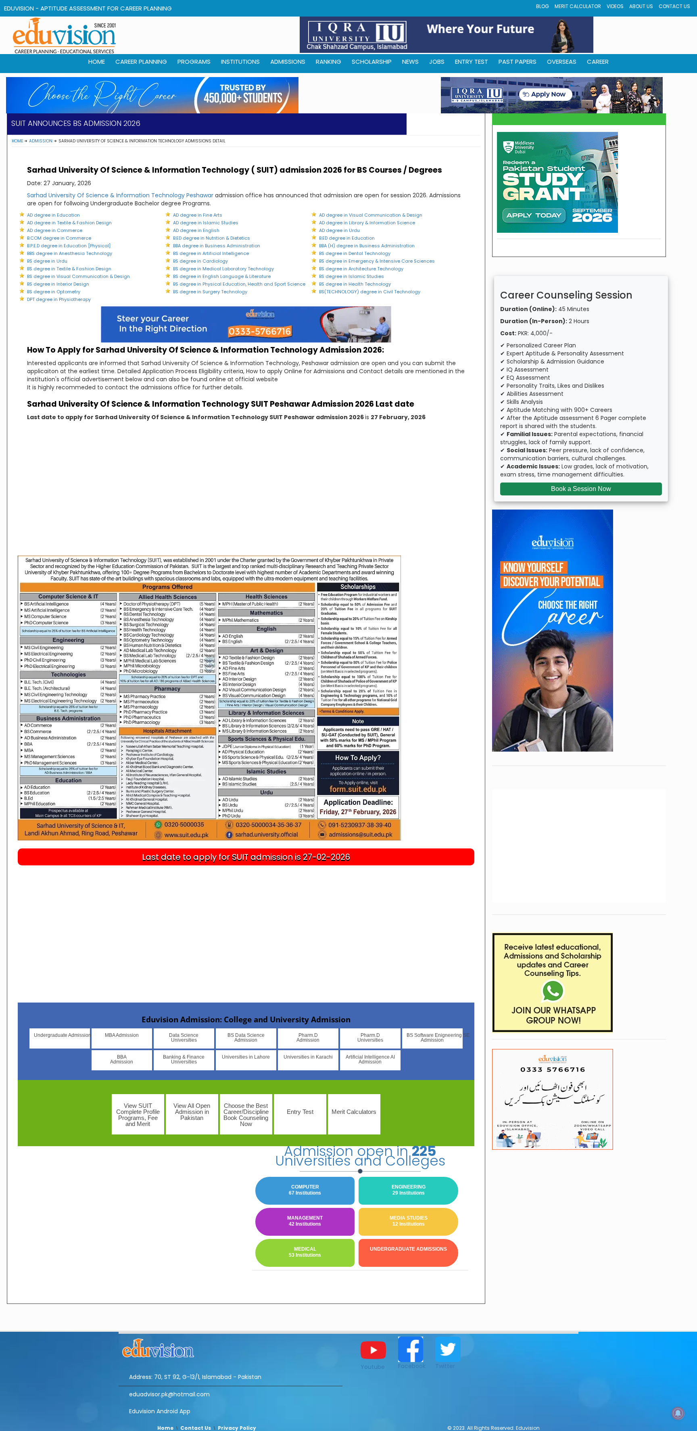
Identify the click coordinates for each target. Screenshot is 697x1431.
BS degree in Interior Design (58, 284)
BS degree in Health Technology (355, 284)
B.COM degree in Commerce (59, 238)
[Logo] (230, 1346)
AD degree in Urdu (339, 230)
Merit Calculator (578, 6)
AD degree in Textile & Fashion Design (69, 222)
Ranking (328, 61)
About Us (641, 6)
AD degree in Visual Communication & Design (370, 215)
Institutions (240, 61)
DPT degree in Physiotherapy (59, 299)
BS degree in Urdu (47, 261)
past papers (517, 61)
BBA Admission (121, 1059)
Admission (40, 141)
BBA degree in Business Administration (216, 245)
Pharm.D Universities (370, 1037)
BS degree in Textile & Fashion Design (69, 268)
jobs (436, 61)
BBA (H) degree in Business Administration (367, 245)
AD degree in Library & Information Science (367, 222)
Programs (194, 61)
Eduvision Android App (159, 1411)
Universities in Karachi (308, 1057)
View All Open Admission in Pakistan (191, 1111)
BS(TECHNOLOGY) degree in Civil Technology (369, 291)
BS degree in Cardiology (200, 261)
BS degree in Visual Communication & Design (78, 276)
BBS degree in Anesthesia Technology (69, 253)
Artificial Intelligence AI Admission (370, 1059)
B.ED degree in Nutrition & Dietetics (211, 238)
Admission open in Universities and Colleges (360, 1155)
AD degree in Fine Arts (197, 215)
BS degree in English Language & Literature (222, 276)
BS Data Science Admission (246, 1037)
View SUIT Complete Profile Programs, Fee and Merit (138, 1114)
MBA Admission (122, 1035)
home (96, 61)
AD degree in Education (53, 215)
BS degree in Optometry (53, 291)
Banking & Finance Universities (184, 1059)
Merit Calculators (354, 1111)
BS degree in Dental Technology (354, 253)
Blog (542, 6)
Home (17, 141)
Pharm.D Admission (307, 1037)
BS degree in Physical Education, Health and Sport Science (239, 284)
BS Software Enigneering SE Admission (435, 1037)
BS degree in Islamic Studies (351, 276)
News (410, 61)
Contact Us (674, 6)
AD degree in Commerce (54, 230)
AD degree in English (196, 230)
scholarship (372, 61)
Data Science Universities (183, 1037)
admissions (287, 61)
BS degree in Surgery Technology (210, 291)
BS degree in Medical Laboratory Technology (223, 268)
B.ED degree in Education (347, 238)
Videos (615, 6)
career (598, 61)
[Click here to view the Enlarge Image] (209, 698)
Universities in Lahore (246, 1057)
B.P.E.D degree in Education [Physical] (69, 245)
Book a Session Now (581, 488)
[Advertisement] (246, 495)
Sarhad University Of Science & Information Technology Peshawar (120, 195)
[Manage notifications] (678, 1413)
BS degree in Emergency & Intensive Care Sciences (377, 261)
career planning (141, 61)
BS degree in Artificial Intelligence (211, 253)
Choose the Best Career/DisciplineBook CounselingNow (246, 1114)
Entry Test (471, 61)
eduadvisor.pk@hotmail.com (169, 1394)
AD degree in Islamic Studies (205, 222)
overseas (561, 61)
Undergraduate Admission (62, 1035)
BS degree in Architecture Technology (361, 268)
